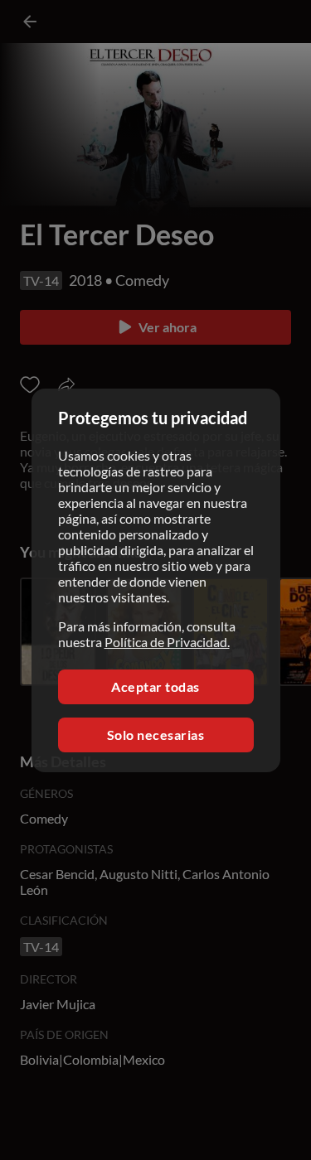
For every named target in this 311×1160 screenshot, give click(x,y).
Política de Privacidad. (167, 642)
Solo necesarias (156, 734)
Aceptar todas (155, 686)
